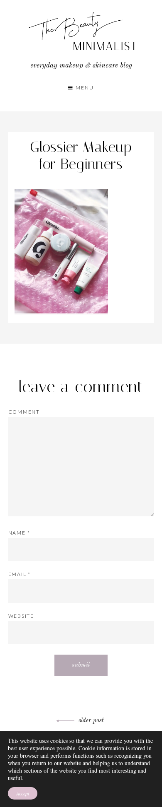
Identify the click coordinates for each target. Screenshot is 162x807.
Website (21, 616)
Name (19, 533)
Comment (24, 412)
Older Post (91, 720)
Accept (22, 793)
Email (19, 574)
